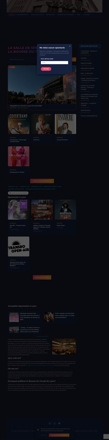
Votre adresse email (47, 59)
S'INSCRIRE (46, 69)
